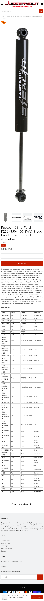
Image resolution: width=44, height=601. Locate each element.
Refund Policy (5, 543)
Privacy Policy (5, 541)
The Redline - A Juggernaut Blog (11, 561)
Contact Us (4, 551)
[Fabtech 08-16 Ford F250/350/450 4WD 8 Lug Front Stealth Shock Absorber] (6, 217)
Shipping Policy (6, 546)
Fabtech (3, 242)
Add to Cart (22, 263)
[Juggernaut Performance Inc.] (22, 4)
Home (2, 16)
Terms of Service (6, 548)
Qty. (2, 252)
